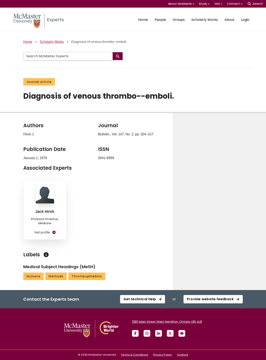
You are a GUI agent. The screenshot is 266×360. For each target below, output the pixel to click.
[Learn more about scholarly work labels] (46, 254)
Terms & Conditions (134, 355)
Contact (182, 355)
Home (143, 19)
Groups (179, 19)
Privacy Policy (162, 355)
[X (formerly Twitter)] (170, 333)
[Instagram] (147, 333)
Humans (33, 276)
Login (245, 19)
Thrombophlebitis (87, 276)
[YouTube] (182, 333)
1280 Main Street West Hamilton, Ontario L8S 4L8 (167, 321)
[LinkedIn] (158, 333)
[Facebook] (135, 333)
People (160, 19)
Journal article (39, 82)
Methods (56, 276)
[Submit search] (118, 56)
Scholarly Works (204, 19)
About (229, 19)
